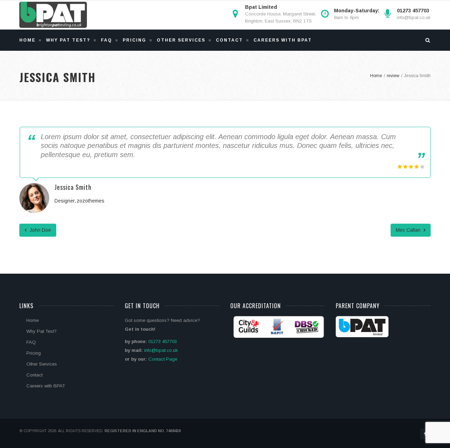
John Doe (39, 230)
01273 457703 (162, 341)
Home (27, 40)
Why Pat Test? (68, 40)
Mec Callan (409, 230)
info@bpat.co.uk (414, 17)
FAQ (106, 40)
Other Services (181, 40)
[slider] (411, 166)
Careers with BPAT (282, 40)
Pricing (134, 40)
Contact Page (162, 359)
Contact (229, 40)
